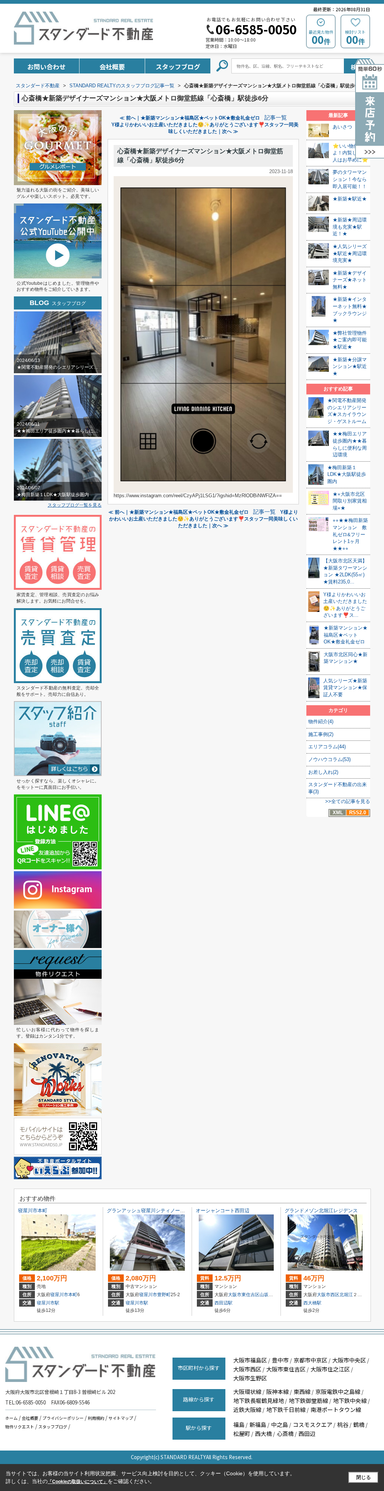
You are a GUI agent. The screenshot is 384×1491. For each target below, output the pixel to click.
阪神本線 (277, 1391)
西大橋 (263, 1433)
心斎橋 (285, 1433)
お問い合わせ (46, 66)
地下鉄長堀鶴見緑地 (258, 1400)
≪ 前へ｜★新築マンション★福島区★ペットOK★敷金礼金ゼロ (190, 118)
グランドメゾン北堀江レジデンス (321, 1210)
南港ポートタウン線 (335, 1409)
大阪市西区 (328, 1294)
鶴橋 (358, 1424)
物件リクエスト (19, 1427)
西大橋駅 (312, 1303)
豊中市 (280, 1360)
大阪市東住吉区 (244, 1294)
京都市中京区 (310, 1360)
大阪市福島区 (250, 1360)
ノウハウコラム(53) (329, 759)
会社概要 (112, 66)
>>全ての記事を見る (347, 801)
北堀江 (346, 1294)
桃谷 (342, 1424)
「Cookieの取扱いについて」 (78, 1481)
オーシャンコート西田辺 (222, 1210)
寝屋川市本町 (32, 1210)
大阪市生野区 (250, 1378)
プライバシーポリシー (63, 1418)
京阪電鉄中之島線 (337, 1391)
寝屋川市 (59, 1294)
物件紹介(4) (320, 721)
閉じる (363, 1477)
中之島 (279, 1424)
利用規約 (96, 1418)
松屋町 (241, 1433)
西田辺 (306, 1433)
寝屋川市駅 (48, 1303)
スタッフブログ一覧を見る (75, 505)
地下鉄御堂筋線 (308, 1400)
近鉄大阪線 (247, 1409)
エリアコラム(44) (327, 746)
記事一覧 (275, 118)
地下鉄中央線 (350, 1400)
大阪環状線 (247, 1391)
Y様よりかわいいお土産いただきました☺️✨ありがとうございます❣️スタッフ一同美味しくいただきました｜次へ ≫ (203, 518)
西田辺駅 (223, 1303)
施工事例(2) (320, 734)
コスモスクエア (312, 1424)
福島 (238, 1424)
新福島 (257, 1424)
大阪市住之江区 (330, 1369)
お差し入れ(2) (323, 772)
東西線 (302, 1391)
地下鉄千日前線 (286, 1409)
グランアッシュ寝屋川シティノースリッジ (153, 1210)
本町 (72, 1294)
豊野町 (164, 1294)
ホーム (11, 1418)
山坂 (264, 1294)
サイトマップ (120, 1418)
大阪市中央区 (349, 1360)
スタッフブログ (178, 66)
